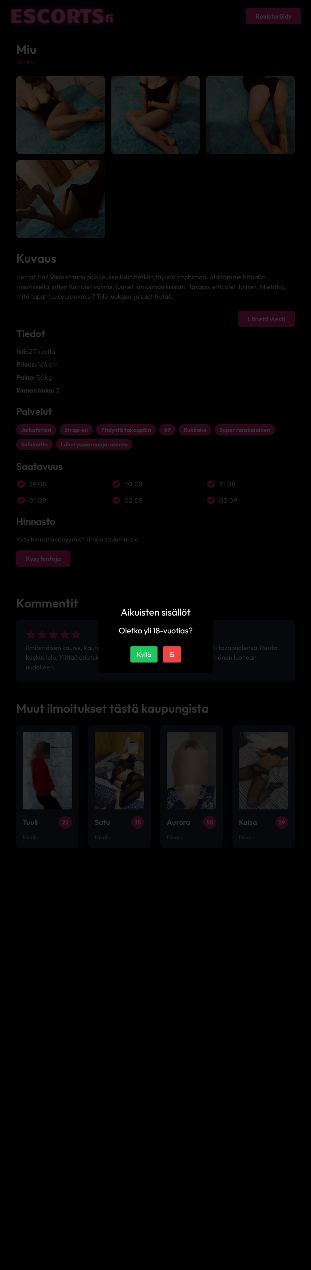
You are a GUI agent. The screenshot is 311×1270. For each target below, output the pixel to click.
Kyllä (144, 654)
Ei (172, 654)
